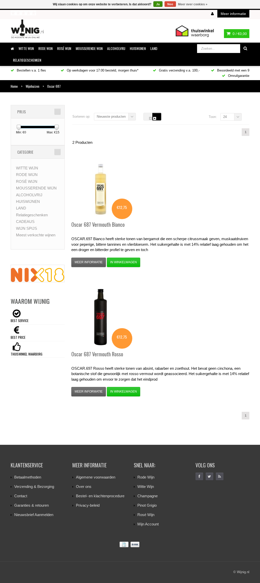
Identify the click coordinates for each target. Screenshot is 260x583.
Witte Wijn (145, 486)
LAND (153, 48)
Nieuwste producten (111, 116)
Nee (170, 4)
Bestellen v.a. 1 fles (31, 70)
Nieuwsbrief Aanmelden (33, 515)
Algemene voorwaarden (95, 477)
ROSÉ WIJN (64, 48)
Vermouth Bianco (98, 224)
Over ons (83, 486)
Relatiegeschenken (27, 60)
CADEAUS (25, 221)
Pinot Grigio (147, 505)
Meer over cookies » (192, 4)
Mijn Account (148, 524)
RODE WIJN (45, 48)
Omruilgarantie (238, 76)
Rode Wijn (145, 477)
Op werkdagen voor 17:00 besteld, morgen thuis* (102, 70)
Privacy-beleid (88, 505)
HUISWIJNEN (138, 48)
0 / (239, 34)
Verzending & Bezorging (34, 486)
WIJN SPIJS (26, 228)
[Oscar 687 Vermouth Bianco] (100, 187)
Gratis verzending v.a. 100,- (179, 70)
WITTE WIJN (26, 48)
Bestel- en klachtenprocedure (100, 496)
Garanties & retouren (31, 505)
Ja (158, 4)
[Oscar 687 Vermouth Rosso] (100, 317)
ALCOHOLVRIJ (116, 48)
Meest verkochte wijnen (35, 235)
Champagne (147, 496)
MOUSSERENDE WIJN (89, 48)
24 (225, 117)
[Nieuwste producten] (219, 476)
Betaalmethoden (27, 477)
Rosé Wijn (145, 515)
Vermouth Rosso (97, 354)
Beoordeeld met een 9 (232, 70)
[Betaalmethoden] (130, 544)
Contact (20, 496)
